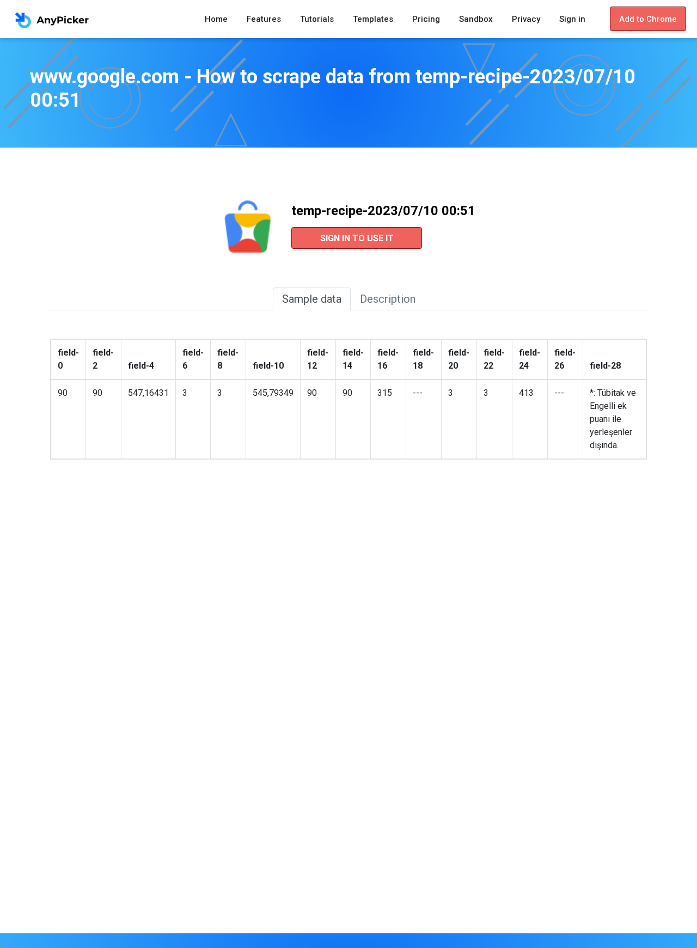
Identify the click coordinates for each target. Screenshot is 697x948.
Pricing (426, 19)
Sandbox (476, 19)
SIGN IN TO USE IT (357, 238)
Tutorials (317, 19)
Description (387, 298)
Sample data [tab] (311, 298)
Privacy (526, 19)
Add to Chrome (648, 19)
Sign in (572, 19)
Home (216, 19)
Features (264, 19)
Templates (373, 19)
